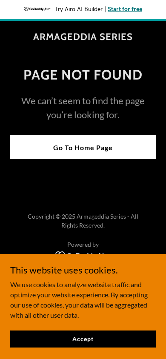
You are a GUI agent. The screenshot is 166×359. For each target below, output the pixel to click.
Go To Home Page (83, 147)
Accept (82, 338)
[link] (83, 37)
